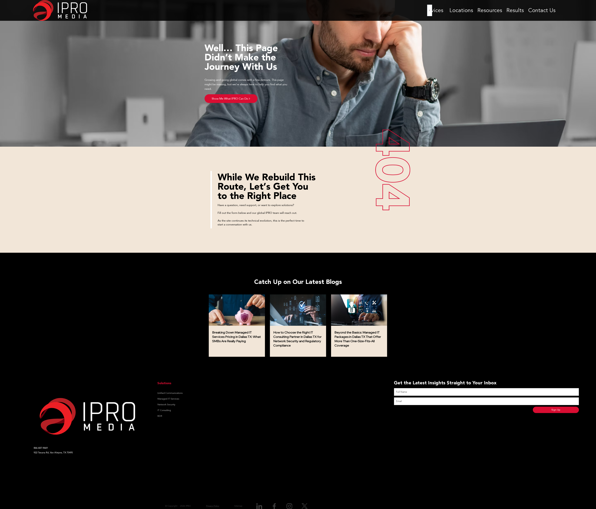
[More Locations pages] (448, 10)
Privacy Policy (212, 506)
